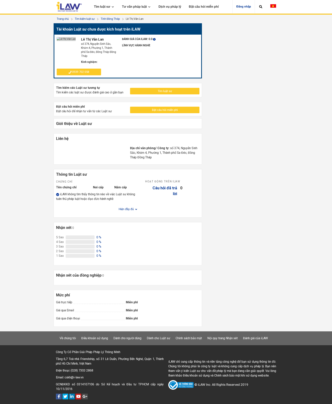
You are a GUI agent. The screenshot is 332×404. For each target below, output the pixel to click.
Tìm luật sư (165, 91)
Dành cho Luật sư (158, 338)
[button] (260, 6)
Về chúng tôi (68, 338)
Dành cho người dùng (127, 338)
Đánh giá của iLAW (255, 338)
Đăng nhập (243, 6)
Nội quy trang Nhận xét (222, 338)
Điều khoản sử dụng (94, 338)
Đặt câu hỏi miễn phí (165, 110)
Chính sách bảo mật (189, 338)
